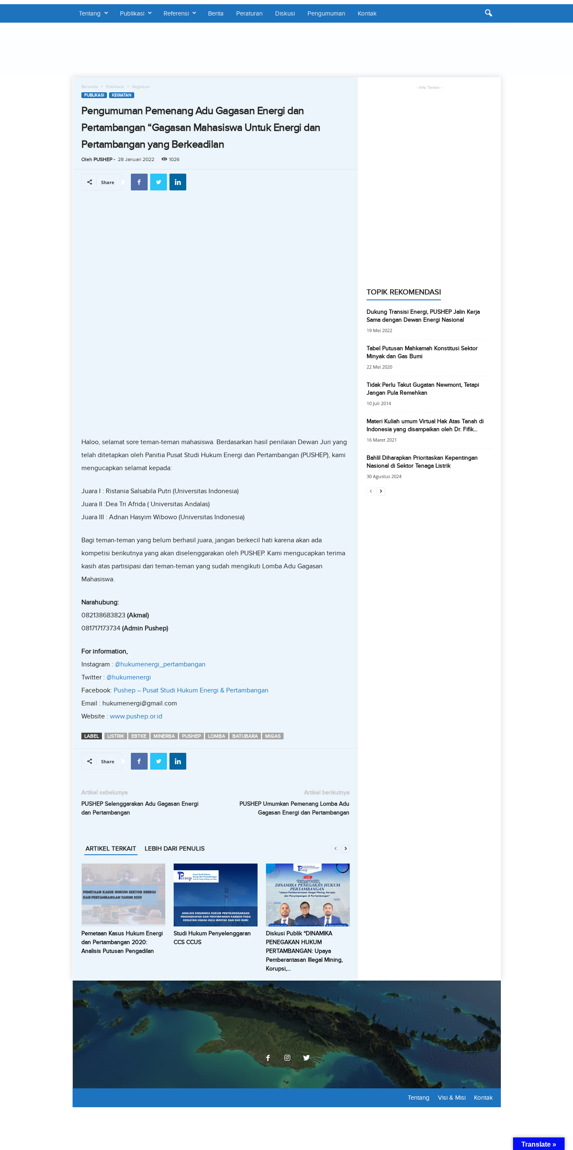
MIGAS (273, 736)
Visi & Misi (452, 1097)
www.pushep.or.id (136, 716)
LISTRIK (115, 736)
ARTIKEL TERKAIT (111, 848)
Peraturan (249, 13)
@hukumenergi (129, 677)
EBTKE (138, 736)
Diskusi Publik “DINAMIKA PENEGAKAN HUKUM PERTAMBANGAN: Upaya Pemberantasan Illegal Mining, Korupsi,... (304, 951)
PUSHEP (103, 159)
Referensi (176, 13)
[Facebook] (268, 1058)
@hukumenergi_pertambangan (160, 664)
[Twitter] (306, 1058)
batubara (245, 736)
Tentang (90, 13)
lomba (216, 736)
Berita (216, 13)
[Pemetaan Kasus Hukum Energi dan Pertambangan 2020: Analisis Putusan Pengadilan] (123, 895)
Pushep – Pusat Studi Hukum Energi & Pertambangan (191, 690)
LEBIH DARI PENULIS (175, 848)
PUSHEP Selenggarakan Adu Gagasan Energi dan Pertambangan (139, 808)
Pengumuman (326, 13)
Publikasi (132, 13)
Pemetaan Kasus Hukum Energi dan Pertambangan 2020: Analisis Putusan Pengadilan (122, 942)
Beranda (89, 86)
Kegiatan (121, 95)
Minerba (164, 736)
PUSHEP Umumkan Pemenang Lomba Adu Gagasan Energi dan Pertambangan (294, 808)
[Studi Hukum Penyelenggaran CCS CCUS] (216, 895)
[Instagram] (287, 1058)
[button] (488, 13)
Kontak (367, 13)
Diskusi (285, 13)
